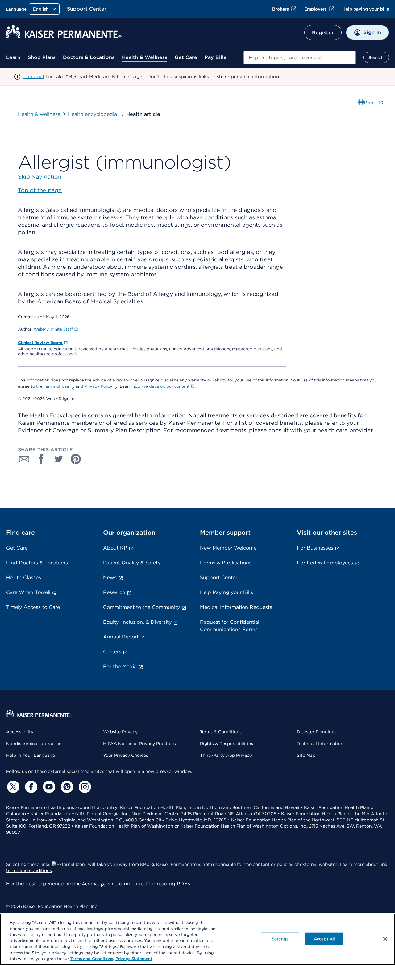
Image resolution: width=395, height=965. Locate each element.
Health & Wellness (144, 57)
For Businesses (315, 548)
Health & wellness (39, 114)
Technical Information (320, 743)
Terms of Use (56, 386)
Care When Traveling (31, 592)
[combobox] (299, 57)
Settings (280, 938)
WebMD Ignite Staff (53, 329)
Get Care (186, 57)
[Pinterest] (66, 787)
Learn (13, 57)
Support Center (86, 9)
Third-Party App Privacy (226, 755)
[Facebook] (30, 787)
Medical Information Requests (236, 607)
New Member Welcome (228, 548)
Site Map (306, 755)
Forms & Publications (226, 563)
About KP (115, 548)
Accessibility (19, 731)
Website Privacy (120, 731)
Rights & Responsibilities (226, 743)
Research (114, 592)
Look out (33, 76)
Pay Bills (215, 57)
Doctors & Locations (88, 57)
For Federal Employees (325, 563)
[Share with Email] (24, 459)
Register (323, 33)
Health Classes (23, 577)
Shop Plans (42, 57)
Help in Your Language (30, 755)
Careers (112, 652)
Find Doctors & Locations (37, 563)
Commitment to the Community (141, 607)
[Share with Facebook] (41, 459)
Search (376, 57)
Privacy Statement (133, 958)
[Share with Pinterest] (76, 459)
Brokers (280, 8)
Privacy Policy (98, 386)
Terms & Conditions (221, 731)
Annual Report (121, 637)
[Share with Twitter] (58, 459)
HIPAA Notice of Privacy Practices (139, 743)
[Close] (385, 939)
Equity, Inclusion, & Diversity (137, 622)
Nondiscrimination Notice (33, 743)
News (110, 577)
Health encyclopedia (93, 114)
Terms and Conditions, (92, 958)
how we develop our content (160, 386)
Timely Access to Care (33, 607)
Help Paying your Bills (226, 592)
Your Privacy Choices (125, 755)
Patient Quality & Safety (131, 563)
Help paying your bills (365, 8)
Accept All (324, 938)
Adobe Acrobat (82, 883)
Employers (315, 8)
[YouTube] (48, 787)
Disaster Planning (316, 731)
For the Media (120, 666)
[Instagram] (84, 787)
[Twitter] (12, 787)
